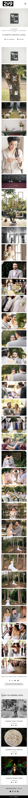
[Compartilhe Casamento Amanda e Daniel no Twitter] (15, 680)
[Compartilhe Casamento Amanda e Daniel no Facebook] (9, 680)
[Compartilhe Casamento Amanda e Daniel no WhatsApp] (12, 680)
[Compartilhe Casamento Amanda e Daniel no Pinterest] (18, 680)
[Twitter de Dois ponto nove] (10, 791)
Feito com (14, 796)
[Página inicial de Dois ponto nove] (8, 4)
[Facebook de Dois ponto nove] (12, 791)
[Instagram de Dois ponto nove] (15, 791)
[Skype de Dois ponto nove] (17, 791)
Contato (19, 788)
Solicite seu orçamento (14, 684)
